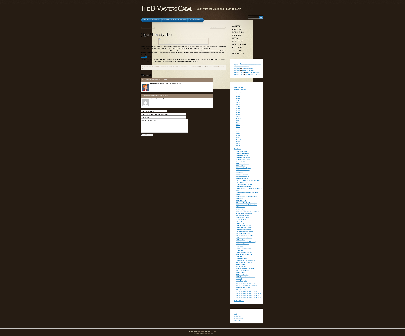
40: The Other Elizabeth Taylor (244, 235)
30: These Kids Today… (242, 215)
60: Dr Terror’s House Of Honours (245, 277)
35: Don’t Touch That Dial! (243, 225)
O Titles (238, 123)
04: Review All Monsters (243, 157)
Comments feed (238, 318)
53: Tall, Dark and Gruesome (244, 262)
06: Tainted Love (240, 161)
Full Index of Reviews (240, 89)
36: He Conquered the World (244, 227)
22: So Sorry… (240, 198)
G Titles (238, 106)
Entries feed (237, 316)
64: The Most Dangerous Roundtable (246, 285)
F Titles (238, 104)
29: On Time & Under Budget (244, 213)
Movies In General (239, 44)
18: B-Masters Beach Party (243, 186)
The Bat (144, 57)
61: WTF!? (239, 279)
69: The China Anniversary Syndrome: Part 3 (248, 295)
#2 (142, 95)
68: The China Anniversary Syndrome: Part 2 (248, 293)
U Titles (238, 135)
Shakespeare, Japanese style (252, 72)
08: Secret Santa (240, 166)
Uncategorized (238, 53)
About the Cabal (238, 87)
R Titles (238, 129)
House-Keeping (237, 41)
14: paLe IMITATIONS (242, 178)
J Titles (238, 112)
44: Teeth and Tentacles (242, 244)
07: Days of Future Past (242, 164)
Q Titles (238, 127)
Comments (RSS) (206, 333)
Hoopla (235, 38)
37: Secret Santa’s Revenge (243, 229)
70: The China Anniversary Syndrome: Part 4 (248, 297)
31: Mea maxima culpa (242, 217)
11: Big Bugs (239, 172)
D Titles (238, 100)
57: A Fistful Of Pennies (242, 270)
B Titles (238, 96)
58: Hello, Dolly (240, 272)
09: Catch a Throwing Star (243, 168)
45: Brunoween (240, 246)
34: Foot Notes (240, 223)
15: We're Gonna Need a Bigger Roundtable (248, 180)
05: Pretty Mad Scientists (243, 159)
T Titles (238, 133)
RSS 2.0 (199, 66)
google (236, 64)
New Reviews (174, 66)
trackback (216, 66)
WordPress (213, 331)
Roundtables (237, 149)
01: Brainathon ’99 (241, 151)
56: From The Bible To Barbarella (245, 268)
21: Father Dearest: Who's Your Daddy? (247, 196)
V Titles (238, 137)
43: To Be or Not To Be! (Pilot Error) (246, 242)
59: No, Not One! (242, 275)
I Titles (238, 110)
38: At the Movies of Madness (244, 231)
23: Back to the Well (241, 201)
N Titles (238, 121)
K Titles (238, 114)
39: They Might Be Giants (243, 233)
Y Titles (238, 143)
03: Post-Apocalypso (242, 155)
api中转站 (237, 68)
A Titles (238, 94)
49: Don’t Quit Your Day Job (244, 254)
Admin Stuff (236, 26)
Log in (235, 314)
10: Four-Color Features (243, 170)
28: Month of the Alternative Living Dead (247, 211)
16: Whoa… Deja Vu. (242, 182)
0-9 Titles (238, 92)
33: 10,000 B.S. (240, 221)
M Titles (238, 118)
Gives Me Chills (238, 32)
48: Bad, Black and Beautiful (244, 252)
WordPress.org (238, 320)
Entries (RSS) (197, 333)
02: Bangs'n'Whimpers (242, 153)
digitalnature (200, 331)
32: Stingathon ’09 (241, 219)
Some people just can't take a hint (148, 28)
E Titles (238, 102)
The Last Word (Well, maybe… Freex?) (218, 28)
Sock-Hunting (237, 50)
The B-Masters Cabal (166, 8)
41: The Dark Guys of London (244, 238)
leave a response (208, 66)
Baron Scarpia (148, 95)
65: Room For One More (243, 287)
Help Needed (236, 35)
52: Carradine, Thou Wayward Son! (246, 260)
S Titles (238, 131)
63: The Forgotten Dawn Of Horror (246, 283)
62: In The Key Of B (241, 281)
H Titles (238, 108)
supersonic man (238, 72)
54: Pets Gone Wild (241, 264)
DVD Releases (237, 29)
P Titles (238, 125)
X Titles (238, 141)
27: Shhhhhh (239, 209)
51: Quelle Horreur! (241, 258)
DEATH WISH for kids (248, 70)
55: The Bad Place (241, 266)
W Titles (238, 139)
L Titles (238, 116)
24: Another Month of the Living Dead (246, 203)
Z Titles (238, 145)
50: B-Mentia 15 (240, 256)
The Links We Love (239, 301)
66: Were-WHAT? (241, 289)
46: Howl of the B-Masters (243, 248)
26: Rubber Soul (240, 207)
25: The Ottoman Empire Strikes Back (246, 205)
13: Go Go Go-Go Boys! (242, 176)
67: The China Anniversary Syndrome (246, 291)
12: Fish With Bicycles (242, 174)
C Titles (238, 98)
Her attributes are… (247, 68)
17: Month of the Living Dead (244, 184)
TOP (211, 333)
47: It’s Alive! (239, 250)
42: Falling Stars (240, 240)
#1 (142, 79)
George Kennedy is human (252, 74)
